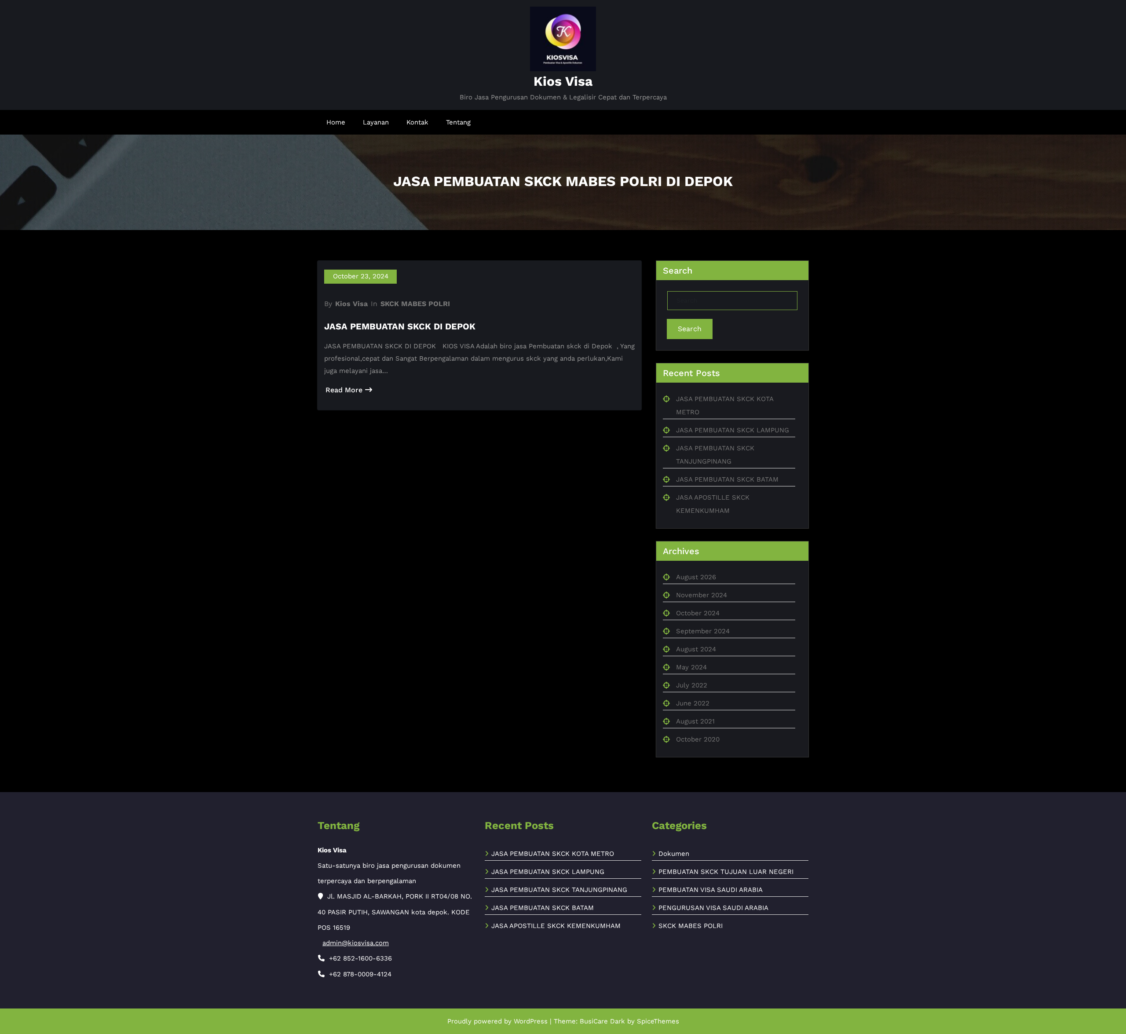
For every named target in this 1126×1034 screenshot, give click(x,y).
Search (690, 329)
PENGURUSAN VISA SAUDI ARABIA (713, 908)
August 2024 (696, 649)
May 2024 (691, 667)
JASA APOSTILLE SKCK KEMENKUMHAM (556, 926)
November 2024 (701, 595)
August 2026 (696, 577)
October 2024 (698, 613)
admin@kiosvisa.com (355, 943)
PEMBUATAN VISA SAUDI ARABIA (710, 890)
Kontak (417, 122)
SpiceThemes (658, 1021)
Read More (343, 390)
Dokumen (673, 854)
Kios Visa (563, 81)
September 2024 (703, 631)
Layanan (376, 122)
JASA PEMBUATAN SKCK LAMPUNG (732, 430)
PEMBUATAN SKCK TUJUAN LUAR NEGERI (725, 872)
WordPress (531, 1021)
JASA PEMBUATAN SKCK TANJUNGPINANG (559, 890)
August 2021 (695, 721)
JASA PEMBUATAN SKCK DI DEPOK (399, 326)
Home (335, 122)
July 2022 (691, 685)
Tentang (458, 122)
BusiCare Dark (602, 1021)
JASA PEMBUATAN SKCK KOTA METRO (552, 854)
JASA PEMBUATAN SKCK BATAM (727, 479)
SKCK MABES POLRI (415, 304)
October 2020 (698, 739)
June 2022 (692, 703)
